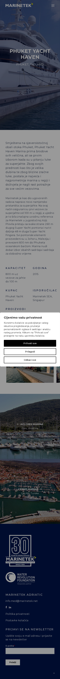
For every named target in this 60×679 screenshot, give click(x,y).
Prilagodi (30, 351)
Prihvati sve (30, 343)
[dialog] (30, 340)
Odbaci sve (30, 360)
